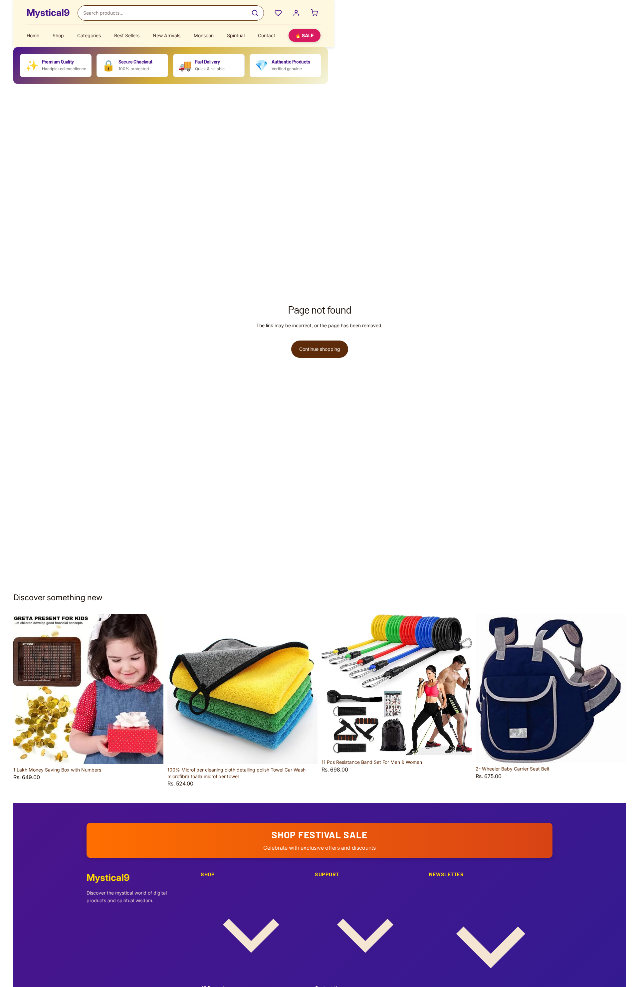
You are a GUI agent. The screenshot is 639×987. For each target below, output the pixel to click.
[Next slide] (153, 689)
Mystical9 (48, 12)
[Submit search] (255, 13)
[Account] (296, 13)
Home (33, 35)
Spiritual (236, 35)
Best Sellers (126, 35)
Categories (89, 35)
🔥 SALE (304, 35)
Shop (58, 35)
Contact (266, 35)
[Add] (153, 754)
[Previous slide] (23, 689)
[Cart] (314, 13)
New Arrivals (166, 35)
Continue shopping (319, 349)
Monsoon (204, 35)
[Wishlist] (278, 13)
